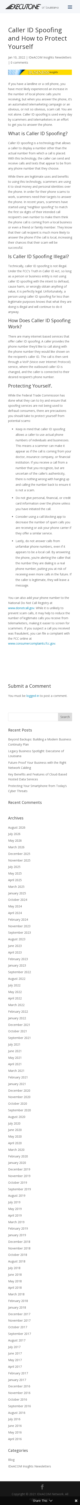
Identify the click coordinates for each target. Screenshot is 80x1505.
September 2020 (19, 1110)
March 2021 (16, 1071)
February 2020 (18, 1156)
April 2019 (15, 1215)
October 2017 (17, 1327)
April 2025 (15, 880)
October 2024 (17, 900)
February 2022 (18, 1011)
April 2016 (15, 1439)
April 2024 (15, 913)
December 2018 (19, 1242)
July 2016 (14, 1419)
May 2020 (15, 1136)
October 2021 (17, 1031)
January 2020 (17, 1163)
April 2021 (15, 1064)
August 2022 (16, 979)
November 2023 (19, 926)
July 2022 (14, 985)
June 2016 (15, 1426)
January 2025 (17, 893)
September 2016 (19, 1406)
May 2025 (15, 873)
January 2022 (17, 1018)
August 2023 (16, 939)
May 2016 (15, 1432)
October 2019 (17, 1182)
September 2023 (19, 932)
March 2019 (16, 1222)
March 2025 (16, 887)
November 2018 (19, 1248)
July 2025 (14, 867)
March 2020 (16, 1150)
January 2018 (17, 1307)
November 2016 (19, 1393)
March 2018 (16, 1294)
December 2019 (19, 1169)
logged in (32, 696)
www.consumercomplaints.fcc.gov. (32, 643)
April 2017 (15, 1367)
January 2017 (17, 1380)
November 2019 (19, 1176)
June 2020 (15, 1130)
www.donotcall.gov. (21, 608)
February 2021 (18, 1077)
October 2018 (17, 1255)
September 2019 (19, 1189)
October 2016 (17, 1399)
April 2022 (15, 998)
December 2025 (19, 854)
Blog (11, 1460)
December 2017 (19, 1314)
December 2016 (19, 1386)
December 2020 (19, 1090)
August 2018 (16, 1261)
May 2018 (15, 1281)
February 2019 (18, 1228)
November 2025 (19, 860)
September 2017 (19, 1334)
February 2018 (18, 1301)
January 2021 (17, 1084)
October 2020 (17, 1103)
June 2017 (15, 1353)
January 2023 (17, 965)
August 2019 (16, 1195)
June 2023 (15, 946)
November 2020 (19, 1097)
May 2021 (15, 1058)
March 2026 (16, 847)
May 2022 (15, 992)
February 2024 (18, 919)
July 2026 (14, 834)
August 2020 (16, 1117)
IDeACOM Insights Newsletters (50, 57)
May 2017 (15, 1360)
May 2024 (15, 906)
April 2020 (15, 1143)
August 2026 (16, 827)
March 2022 (16, 1005)
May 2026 (15, 840)
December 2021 (19, 1025)
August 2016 (16, 1413)
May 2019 (15, 1209)
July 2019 (14, 1202)
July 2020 (14, 1123)
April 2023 (15, 952)
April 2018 (15, 1288)
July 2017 (14, 1347)
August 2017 (16, 1340)
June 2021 (15, 1051)
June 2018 (15, 1274)
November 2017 (19, 1320)
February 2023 (18, 959)
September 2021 (19, 1038)
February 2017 (18, 1373)
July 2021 (14, 1044)
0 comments (19, 62)
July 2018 (14, 1268)
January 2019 (17, 1235)
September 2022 (19, 972)
